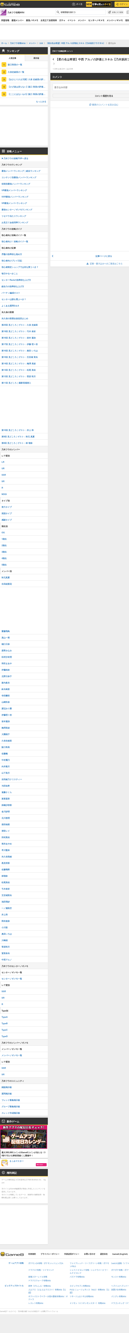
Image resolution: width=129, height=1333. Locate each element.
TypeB (5, 1023)
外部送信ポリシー (71, 1254)
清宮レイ (6, 830)
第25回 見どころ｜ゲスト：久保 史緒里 (20, 324)
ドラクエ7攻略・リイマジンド (41, 1270)
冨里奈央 (6, 953)
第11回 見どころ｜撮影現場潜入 (16, 382)
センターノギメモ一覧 (12, 978)
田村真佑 (6, 837)
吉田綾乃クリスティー (12, 779)
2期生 (4, 545)
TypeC (5, 1029)
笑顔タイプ (7, 513)
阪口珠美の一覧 (15, 64)
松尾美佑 (6, 882)
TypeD (5, 1036)
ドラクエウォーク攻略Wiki (39, 1280)
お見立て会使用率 (49, 20)
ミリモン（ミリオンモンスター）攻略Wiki (87, 1303)
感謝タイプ (7, 519)
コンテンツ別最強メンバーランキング (19, 177)
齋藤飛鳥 (6, 631)
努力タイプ (7, 506)
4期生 (4, 558)
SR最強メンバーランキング (14, 203)
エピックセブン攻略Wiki (80, 1286)
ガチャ (62, 20)
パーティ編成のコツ (11, 292)
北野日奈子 (7, 676)
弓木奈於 (6, 888)
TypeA (5, 1016)
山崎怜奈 (6, 701)
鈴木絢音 (6, 689)
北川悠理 (6, 817)
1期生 (4, 538)
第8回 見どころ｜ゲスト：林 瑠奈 (17, 442)
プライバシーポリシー (50, 1254)
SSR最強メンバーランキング (15, 196)
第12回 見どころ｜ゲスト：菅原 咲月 (19, 376)
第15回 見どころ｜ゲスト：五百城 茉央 (20, 356)
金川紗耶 (6, 811)
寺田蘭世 (6, 695)
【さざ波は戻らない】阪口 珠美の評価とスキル (28, 86)
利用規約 (32, 1254)
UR (3, 468)
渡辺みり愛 (7, 708)
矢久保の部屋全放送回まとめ (15, 318)
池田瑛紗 (6, 901)
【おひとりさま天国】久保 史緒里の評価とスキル (28, 79)
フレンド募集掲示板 (11, 1099)
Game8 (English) (120, 1254)
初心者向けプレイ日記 (12, 260)
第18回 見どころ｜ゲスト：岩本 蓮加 (19, 337)
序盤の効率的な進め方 (12, 254)
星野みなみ (7, 650)
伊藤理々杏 (7, 714)
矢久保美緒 (7, 856)
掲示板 (36, 58)
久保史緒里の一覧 (16, 71)
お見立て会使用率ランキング (15, 222)
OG (3, 532)
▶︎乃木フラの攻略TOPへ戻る (15, 158)
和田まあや (7, 663)
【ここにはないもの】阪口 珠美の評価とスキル (28, 94)
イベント (71, 20)
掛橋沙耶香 (7, 804)
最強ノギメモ (32, 20)
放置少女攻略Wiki (118, 1289)
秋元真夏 (6, 577)
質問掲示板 (7, 1093)
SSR (4, 474)
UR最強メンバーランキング (14, 190)
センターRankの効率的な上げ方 (16, 279)
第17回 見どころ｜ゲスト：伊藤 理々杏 (20, 344)
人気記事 (12, 58)
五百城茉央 (7, 895)
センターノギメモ (96, 20)
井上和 (5, 914)
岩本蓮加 (6, 721)
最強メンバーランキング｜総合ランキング (21, 170)
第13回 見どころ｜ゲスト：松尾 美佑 (19, 369)
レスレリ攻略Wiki (35, 1303)
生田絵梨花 (7, 583)
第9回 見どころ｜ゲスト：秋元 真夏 (18, 436)
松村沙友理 (7, 656)
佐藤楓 (5, 753)
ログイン (124, 4)
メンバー (82, 20)
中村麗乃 (6, 759)
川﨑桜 (5, 940)
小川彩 (5, 927)
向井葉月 (6, 766)
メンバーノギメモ (115, 20)
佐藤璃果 (6, 869)
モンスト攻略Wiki (118, 1277)
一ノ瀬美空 (7, 908)
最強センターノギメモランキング (17, 209)
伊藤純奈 (6, 669)
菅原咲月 (6, 946)
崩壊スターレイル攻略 (37, 1277)
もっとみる (41, 101)
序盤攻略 (5, 20)
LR (3, 461)
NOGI (4, 494)
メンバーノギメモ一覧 (12, 1055)
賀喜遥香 (6, 798)
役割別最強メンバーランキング (16, 183)
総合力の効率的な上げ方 (13, 286)
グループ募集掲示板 (11, 1106)
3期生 (4, 551)
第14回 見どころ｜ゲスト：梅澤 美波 (19, 363)
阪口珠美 (6, 747)
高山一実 (6, 637)
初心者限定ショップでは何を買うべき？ (20, 266)
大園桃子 (6, 734)
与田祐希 (6, 785)
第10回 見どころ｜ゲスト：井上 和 (18, 430)
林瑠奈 (5, 875)
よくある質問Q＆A (10, 305)
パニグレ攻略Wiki (118, 1296)
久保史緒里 (7, 740)
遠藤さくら (7, 792)
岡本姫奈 (6, 920)
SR (3, 481)
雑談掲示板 (7, 1087)
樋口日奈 (6, 643)
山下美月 (6, 772)
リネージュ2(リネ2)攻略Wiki (82, 1296)
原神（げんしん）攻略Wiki (39, 1286)
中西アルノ (7, 959)
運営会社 (104, 1254)
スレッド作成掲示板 (11, 1112)
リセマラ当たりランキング (14, 215)
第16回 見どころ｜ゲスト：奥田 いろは (20, 350)
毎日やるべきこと (10, 273)
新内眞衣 (6, 682)
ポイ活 (79, 4)
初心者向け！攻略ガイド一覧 (15, 241)
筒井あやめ (7, 843)
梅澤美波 (6, 727)
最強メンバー (17, 20)
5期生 (4, 564)
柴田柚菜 (6, 824)
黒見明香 (6, 862)
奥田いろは (7, 933)
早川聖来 (6, 850)
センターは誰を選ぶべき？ (14, 299)
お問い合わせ (89, 1254)
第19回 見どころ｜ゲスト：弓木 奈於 (19, 331)
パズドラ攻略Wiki (77, 1277)
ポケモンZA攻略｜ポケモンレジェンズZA (45, 1263)
